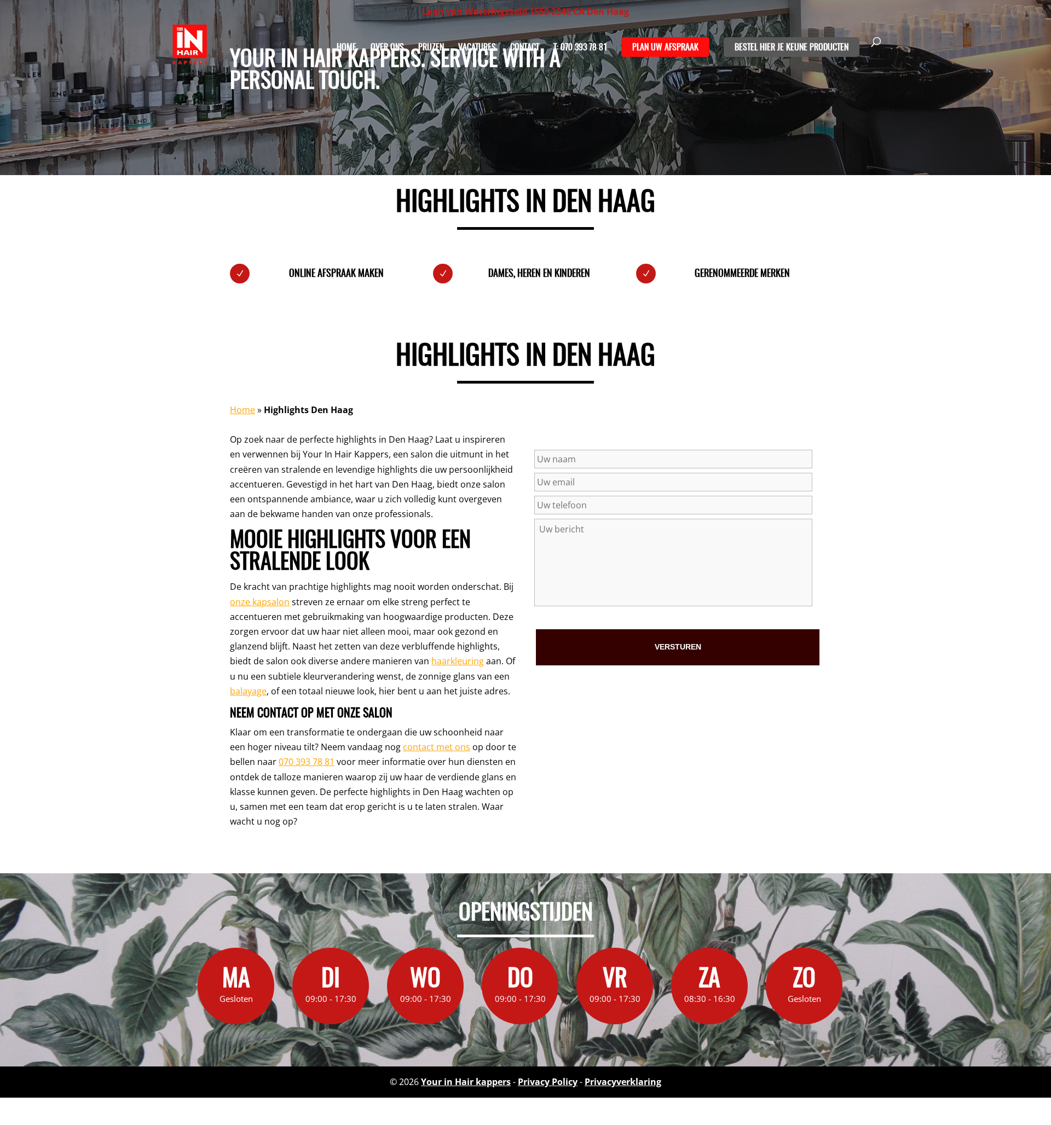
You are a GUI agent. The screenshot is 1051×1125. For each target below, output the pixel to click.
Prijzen (431, 48)
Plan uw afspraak (665, 47)
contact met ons (436, 747)
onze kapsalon (260, 602)
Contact (524, 48)
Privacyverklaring (623, 1082)
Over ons (387, 48)
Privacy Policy (548, 1082)
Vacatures (477, 48)
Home (346, 48)
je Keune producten (812, 47)
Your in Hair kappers (466, 1082)
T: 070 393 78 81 (580, 48)
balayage (248, 691)
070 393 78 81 (306, 762)
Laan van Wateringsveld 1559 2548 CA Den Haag (525, 11)
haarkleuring (457, 661)
